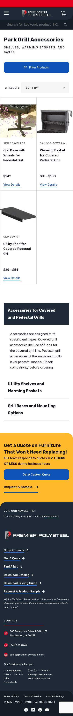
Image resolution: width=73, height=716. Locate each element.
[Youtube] (47, 709)
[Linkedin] (33, 709)
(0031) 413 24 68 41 (39, 670)
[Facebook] (26, 709)
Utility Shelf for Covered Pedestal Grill (17, 249)
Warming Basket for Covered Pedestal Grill (52, 155)
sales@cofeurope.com (40, 674)
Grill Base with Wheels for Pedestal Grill (14, 155)
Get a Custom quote (36, 474)
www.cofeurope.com (39, 678)
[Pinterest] (40, 709)
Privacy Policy (51, 516)
